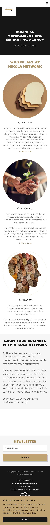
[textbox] (25, 448)
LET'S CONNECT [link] (25, 480)
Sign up (25, 458)
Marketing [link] (24, 486)
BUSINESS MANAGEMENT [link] (25, 483)
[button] (46, 3)
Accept (25, 519)
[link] (9, 3)
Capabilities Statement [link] (25, 490)
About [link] (25, 493)
